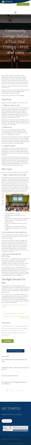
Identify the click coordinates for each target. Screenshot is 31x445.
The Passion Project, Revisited (10, 375)
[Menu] (15, 12)
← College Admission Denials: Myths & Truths (13, 313)
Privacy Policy (11, 443)
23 (18, 390)
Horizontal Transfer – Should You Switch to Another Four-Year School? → (16, 317)
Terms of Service (18, 443)
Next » (22, 390)
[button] (15, 350)
